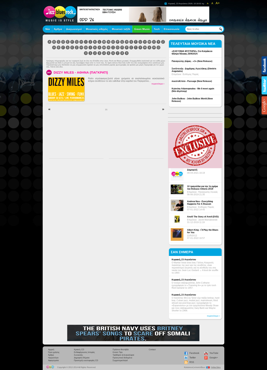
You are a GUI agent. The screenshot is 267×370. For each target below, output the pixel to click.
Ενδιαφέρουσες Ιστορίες (84, 352)
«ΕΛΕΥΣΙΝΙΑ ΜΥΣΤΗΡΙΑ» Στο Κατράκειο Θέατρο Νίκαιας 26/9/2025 (192, 52)
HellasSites (216, 367)
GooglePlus (264, 105)
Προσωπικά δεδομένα (122, 358)
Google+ (213, 358)
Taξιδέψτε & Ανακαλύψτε (123, 355)
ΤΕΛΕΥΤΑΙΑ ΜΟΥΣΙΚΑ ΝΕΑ (193, 44)
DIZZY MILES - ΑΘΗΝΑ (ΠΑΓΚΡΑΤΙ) (81, 72)
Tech (157, 29)
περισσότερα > (157, 84)
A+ (218, 3)
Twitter (192, 358)
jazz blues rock (60, 14)
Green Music (142, 29)
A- (208, 3)
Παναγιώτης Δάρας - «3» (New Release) (192, 61)
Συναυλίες (78, 355)
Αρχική (51, 349)
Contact (152, 349)
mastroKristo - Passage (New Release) (192, 81)
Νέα (47, 29)
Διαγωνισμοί (74, 29)
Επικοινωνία (171, 29)
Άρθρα (58, 29)
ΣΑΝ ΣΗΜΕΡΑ (182, 252)
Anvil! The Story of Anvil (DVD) (203, 216)
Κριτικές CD (79, 349)
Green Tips (118, 352)
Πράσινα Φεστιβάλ (121, 349)
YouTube (213, 353)
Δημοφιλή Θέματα (81, 358)
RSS (191, 362)
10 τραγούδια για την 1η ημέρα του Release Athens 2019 (202, 187)
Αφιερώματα (53, 360)
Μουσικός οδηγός (97, 29)
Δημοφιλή (192, 170)
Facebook (194, 353)
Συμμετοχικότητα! (120, 360)
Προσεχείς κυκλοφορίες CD (86, 360)
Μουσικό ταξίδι (121, 29)
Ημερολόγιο (53, 358)
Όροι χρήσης (53, 352)
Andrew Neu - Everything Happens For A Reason (200, 202)
